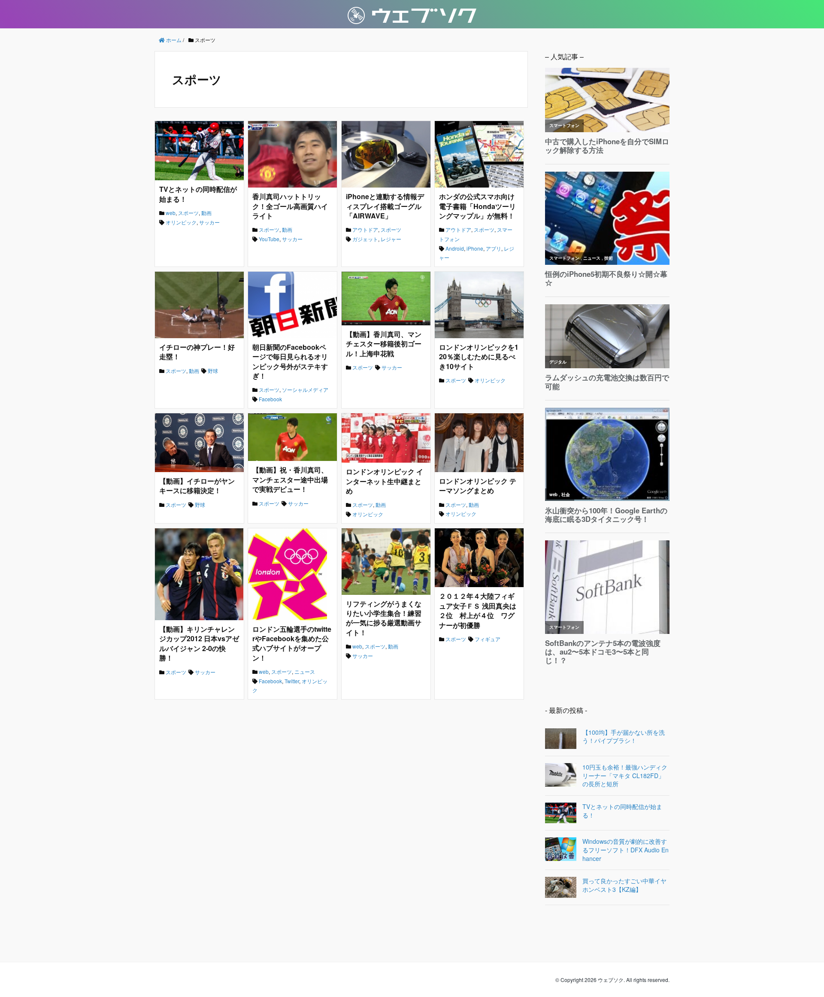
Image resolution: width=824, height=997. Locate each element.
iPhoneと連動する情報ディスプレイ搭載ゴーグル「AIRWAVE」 (385, 206)
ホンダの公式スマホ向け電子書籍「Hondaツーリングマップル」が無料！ (477, 206)
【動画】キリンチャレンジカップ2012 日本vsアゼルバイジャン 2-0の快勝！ (199, 643)
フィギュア (487, 638)
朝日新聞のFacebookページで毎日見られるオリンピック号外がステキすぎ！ (290, 361)
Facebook (270, 399)
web (171, 212)
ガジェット (365, 238)
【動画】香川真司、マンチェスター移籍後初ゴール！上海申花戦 (383, 343)
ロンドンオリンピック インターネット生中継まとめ (384, 481)
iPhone (475, 248)
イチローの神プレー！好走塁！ (197, 351)
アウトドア (365, 229)
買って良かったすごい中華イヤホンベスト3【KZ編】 (624, 885)
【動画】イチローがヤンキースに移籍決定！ (197, 485)
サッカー (209, 222)
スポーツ (188, 212)
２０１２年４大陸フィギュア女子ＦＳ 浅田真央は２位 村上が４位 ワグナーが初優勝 (477, 610)
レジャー (391, 238)
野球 (213, 370)
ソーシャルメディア (305, 389)
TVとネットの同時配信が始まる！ (198, 193)
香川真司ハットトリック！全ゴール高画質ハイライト (290, 206)
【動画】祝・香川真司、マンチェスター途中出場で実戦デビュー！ (290, 479)
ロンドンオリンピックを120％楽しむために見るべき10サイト (478, 356)
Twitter (292, 681)
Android (454, 248)
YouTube (269, 238)
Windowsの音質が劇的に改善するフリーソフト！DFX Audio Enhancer (625, 849)
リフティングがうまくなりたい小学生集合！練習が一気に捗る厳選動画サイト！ (383, 618)
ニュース (304, 671)
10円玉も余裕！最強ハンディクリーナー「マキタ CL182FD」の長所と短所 (624, 775)
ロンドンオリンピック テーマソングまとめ (477, 485)
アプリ (493, 248)
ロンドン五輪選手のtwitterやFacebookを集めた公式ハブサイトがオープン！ (291, 643)
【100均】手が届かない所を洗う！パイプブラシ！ (623, 736)
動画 (206, 212)
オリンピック (181, 222)
